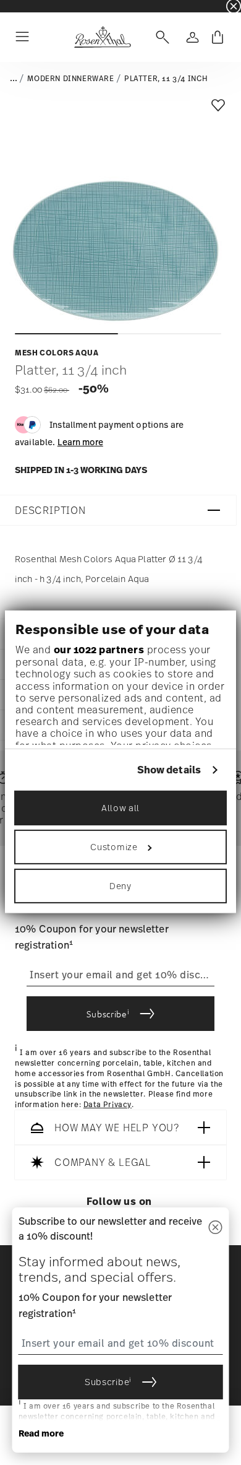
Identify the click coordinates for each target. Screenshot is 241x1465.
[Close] (215, 1228)
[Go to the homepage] (102, 37)
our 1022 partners (99, 649)
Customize (113, 846)
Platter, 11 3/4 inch (166, 79)
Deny (120, 885)
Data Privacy (107, 1105)
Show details (169, 770)
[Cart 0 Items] (217, 37)
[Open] (160, 37)
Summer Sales (25, 6)
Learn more (80, 442)
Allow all (120, 807)
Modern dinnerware (70, 79)
